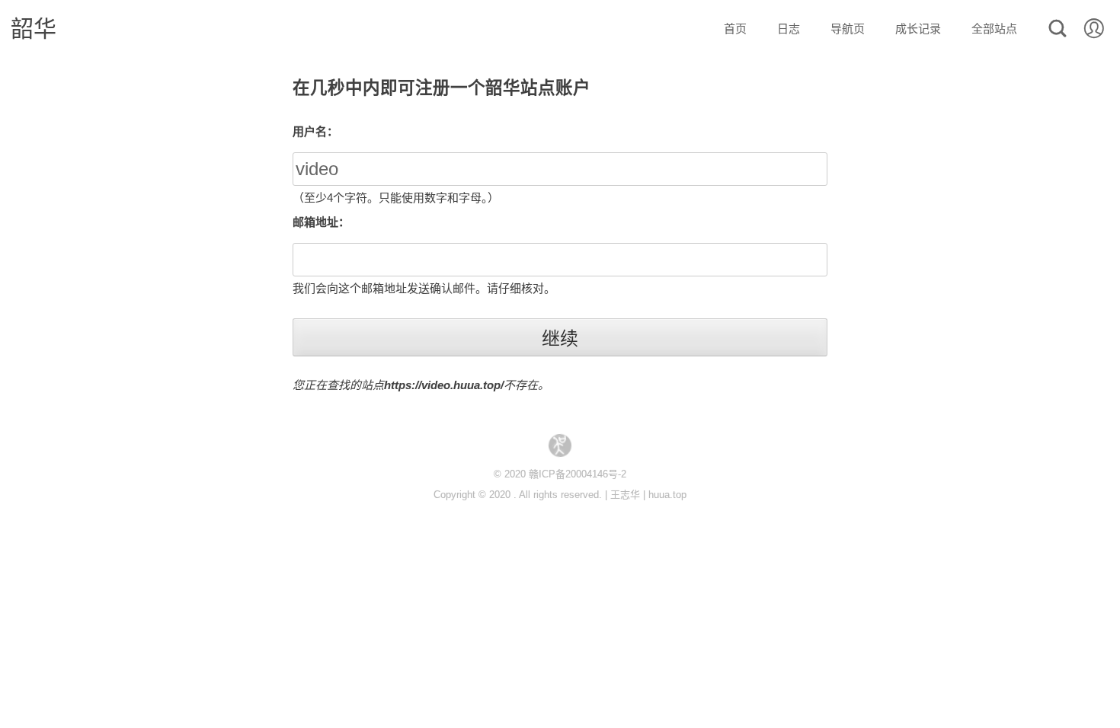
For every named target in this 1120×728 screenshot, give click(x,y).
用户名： (315, 131)
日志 (788, 28)
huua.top (667, 494)
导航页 (847, 28)
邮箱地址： (321, 222)
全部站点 (994, 28)
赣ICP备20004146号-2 (577, 474)
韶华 (33, 28)
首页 (735, 28)
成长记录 (918, 28)
